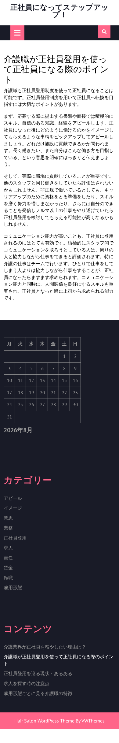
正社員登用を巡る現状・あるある (38, 673)
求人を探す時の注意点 (26, 683)
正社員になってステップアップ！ (59, 10)
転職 (8, 578)
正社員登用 (15, 538)
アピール (13, 498)
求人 (8, 548)
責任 (8, 558)
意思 (8, 518)
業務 (8, 528)
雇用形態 (13, 587)
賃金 (8, 567)
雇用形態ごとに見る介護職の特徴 (38, 693)
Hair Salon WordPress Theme (44, 721)
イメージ (13, 508)
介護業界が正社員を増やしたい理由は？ (45, 647)
